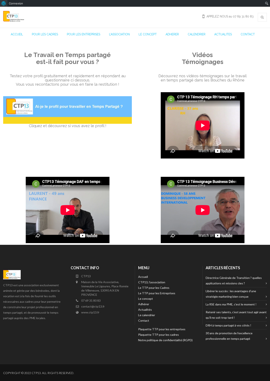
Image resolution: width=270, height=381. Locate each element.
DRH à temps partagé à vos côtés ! (228, 325)
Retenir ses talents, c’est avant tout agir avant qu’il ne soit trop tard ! (236, 314)
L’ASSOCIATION (119, 34)
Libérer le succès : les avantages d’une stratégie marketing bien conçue (231, 293)
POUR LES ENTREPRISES (83, 34)
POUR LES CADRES (45, 34)
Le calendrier (146, 315)
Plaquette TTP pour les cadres (158, 334)
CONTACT (248, 34)
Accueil (143, 276)
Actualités (145, 309)
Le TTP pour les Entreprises (156, 293)
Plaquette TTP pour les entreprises (161, 329)
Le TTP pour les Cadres (153, 287)
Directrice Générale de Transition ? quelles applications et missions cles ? (234, 280)
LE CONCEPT (148, 34)
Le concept (145, 298)
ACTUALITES (223, 34)
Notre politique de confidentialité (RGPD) (165, 340)
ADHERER (172, 34)
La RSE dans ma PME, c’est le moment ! (231, 304)
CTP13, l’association (151, 282)
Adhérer (143, 304)
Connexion (16, 3)
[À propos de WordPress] (3, 3)
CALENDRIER (196, 34)
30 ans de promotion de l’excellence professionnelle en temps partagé (229, 335)
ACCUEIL (17, 34)
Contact (143, 320)
